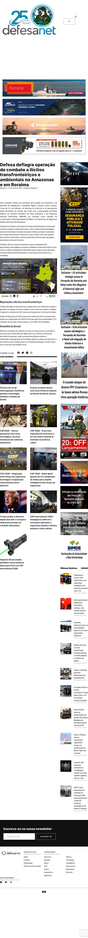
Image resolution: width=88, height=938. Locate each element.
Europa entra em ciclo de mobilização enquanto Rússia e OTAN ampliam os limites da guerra (80, 653)
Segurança (34, 188)
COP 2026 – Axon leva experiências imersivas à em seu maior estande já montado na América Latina (42, 437)
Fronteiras (26, 188)
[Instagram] (11, 882)
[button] (75, 16)
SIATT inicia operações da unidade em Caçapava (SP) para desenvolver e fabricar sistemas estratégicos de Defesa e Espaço (80, 797)
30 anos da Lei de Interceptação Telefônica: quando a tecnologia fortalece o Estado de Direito (12, 394)
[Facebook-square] (1, 882)
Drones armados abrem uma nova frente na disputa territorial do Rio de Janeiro (43, 391)
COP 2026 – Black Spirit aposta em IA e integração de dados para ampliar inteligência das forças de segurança (42, 480)
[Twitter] (6, 882)
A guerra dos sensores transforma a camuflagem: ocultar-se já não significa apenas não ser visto (80, 770)
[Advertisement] (44, 53)
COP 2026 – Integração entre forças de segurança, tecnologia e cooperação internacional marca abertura (13, 480)
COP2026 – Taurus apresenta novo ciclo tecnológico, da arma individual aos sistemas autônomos (11, 437)
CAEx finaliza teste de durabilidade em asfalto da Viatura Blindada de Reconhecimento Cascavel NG (81, 717)
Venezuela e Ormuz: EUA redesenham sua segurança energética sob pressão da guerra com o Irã (81, 583)
